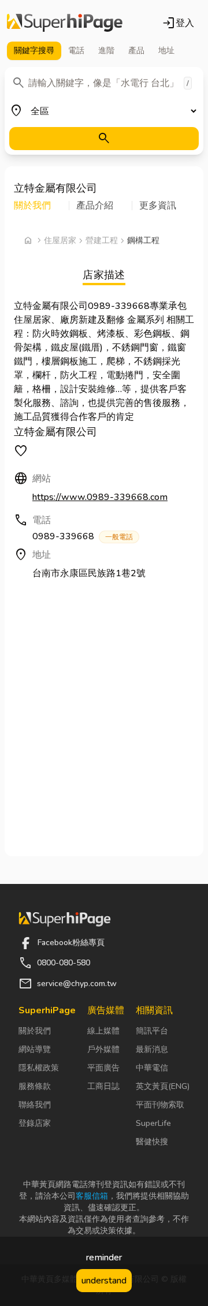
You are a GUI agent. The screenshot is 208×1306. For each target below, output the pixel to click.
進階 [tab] (106, 50)
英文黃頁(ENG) (163, 1086)
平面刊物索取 (160, 1104)
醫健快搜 (152, 1141)
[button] (41, 205)
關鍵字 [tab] (34, 50)
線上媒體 (103, 1030)
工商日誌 (103, 1086)
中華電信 (152, 1067)
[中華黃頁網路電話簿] (64, 23)
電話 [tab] (76, 50)
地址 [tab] (166, 50)
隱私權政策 (38, 1067)
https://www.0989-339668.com (100, 497)
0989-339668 (82, 536)
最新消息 (152, 1049)
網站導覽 (34, 1049)
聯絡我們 (34, 1104)
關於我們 (34, 1030)
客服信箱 (92, 1196)
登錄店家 (34, 1123)
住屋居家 (60, 240)
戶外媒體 (103, 1049)
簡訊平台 (152, 1030)
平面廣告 (103, 1067)
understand (104, 1280)
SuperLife (153, 1123)
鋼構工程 (143, 240)
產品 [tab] (136, 50)
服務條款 (34, 1086)
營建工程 (102, 240)
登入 (178, 23)
